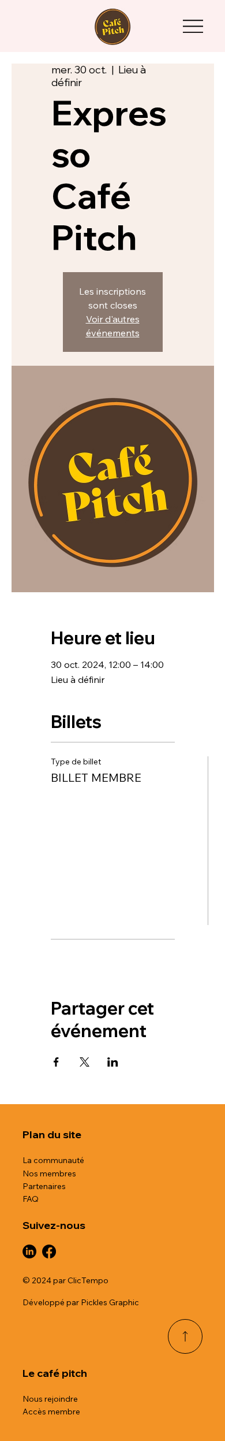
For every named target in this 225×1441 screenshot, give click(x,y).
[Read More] (185, 1336)
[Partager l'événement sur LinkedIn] (112, 1062)
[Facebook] (49, 1251)
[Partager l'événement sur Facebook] (56, 1062)
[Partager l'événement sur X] (84, 1062)
